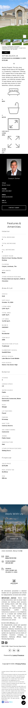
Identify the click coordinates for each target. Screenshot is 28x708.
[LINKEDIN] (14, 650)
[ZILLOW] (18, 650)
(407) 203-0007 (7, 191)
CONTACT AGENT (14, 207)
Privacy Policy (21, 664)
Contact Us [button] (14, 538)
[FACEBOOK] (9, 650)
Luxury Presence (18, 655)
